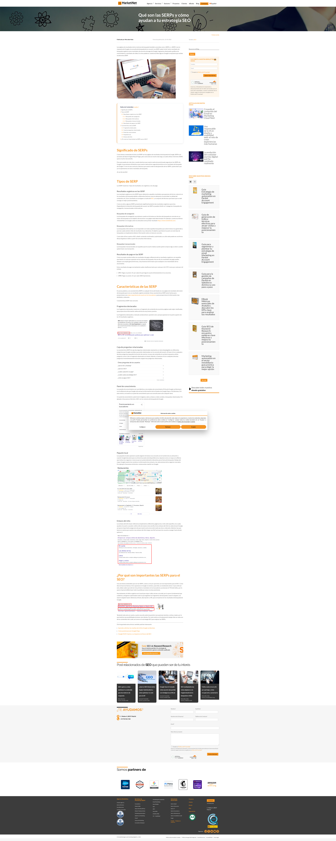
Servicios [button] (158, 3)
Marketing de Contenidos (158, 799)
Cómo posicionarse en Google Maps (129, 631)
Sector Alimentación (175, 813)
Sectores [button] (167, 3)
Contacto (204, 3)
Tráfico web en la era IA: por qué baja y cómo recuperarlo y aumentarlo (210, 690)
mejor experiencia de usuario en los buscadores (142, 295)
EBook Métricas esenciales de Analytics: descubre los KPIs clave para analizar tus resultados (208, 307)
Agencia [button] (149, 3)
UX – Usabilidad (156, 816)
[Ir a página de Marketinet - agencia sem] (154, 785)
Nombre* (173, 709)
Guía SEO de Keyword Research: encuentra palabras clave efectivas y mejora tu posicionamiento (208, 335)
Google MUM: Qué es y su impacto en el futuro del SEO (134, 634)
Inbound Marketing (139, 820)
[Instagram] (217, 831)
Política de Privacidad (204, 72)
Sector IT (173, 808)
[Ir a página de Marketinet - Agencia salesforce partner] (125, 785)
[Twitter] (208, 831)
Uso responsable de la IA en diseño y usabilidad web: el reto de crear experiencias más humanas (211, 135)
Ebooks (190, 805)
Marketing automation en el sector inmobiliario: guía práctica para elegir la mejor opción (209, 362)
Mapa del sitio (192, 811)
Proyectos (176, 3)
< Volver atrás (215, 35)
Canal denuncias (201, 837)
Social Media (156, 804)
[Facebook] (205, 831)
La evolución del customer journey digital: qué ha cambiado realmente (211, 158)
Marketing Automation (140, 813)
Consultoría (137, 804)
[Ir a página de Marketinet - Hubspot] (139, 785)
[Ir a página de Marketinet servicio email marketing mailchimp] (183, 785)
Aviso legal (216, 837)
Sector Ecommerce (175, 811)
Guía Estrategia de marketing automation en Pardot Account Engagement (209, 196)
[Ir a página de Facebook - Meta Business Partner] (168, 785)
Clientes (184, 3)
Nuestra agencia (120, 802)
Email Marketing (156, 802)
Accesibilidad (209, 837)
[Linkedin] (211, 831)
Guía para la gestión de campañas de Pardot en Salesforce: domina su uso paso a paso (208, 280)
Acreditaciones (120, 807)
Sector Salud (173, 804)
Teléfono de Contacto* (201, 716)
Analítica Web (156, 813)
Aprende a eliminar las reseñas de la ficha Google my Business (136, 628)
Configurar (142, 427)
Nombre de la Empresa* (177, 716)
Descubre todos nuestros (201, 389)
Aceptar (193, 427)
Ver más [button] (204, 380)
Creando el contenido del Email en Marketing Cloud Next (210, 113)
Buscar (192, 54)
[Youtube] (214, 831)
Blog (197, 3)
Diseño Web (137, 806)
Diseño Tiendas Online (140, 811)
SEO (195, 39)
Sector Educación (175, 806)
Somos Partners (120, 805)
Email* (172, 724)
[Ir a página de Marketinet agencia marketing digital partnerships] (212, 785)
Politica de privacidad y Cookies (186, 421)
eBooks (191, 3)
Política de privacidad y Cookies (173, 837)
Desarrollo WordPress (140, 808)
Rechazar (168, 427)
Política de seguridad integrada (189, 837)
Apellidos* (198, 709)
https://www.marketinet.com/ (166, 220)
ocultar (136, 107)
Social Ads (155, 811)
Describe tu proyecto (176, 732)
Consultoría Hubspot (139, 822)
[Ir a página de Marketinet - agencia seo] (197, 785)
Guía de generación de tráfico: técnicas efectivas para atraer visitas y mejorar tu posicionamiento (209, 223)
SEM (154, 809)
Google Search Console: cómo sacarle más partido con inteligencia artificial (168, 690)
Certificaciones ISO (121, 809)
